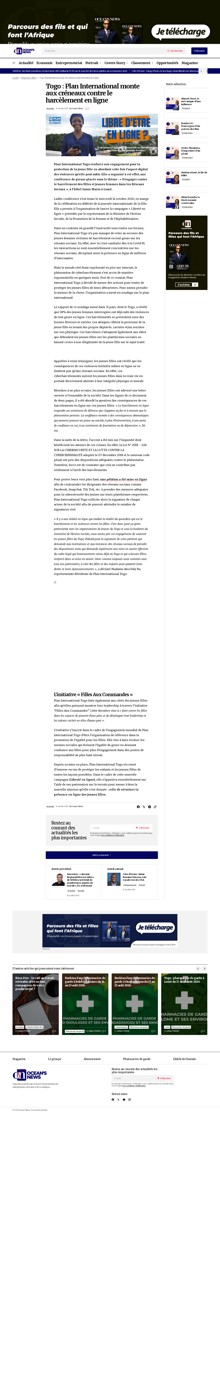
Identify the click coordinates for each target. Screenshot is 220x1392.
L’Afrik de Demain (184, 1059)
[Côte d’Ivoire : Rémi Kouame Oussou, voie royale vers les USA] (130, 882)
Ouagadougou (121, 1027)
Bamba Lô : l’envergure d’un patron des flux (190, 126)
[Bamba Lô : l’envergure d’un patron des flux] (172, 128)
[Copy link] (155, 806)
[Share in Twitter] (144, 806)
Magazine (19, 1059)
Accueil (15, 78)
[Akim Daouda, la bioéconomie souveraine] (172, 202)
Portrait (142, 885)
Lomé (167, 1027)
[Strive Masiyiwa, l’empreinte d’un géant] (172, 153)
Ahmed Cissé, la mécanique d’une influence (191, 101)
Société (81, 891)
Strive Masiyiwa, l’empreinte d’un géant (190, 150)
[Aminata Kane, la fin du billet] (172, 177)
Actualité (50, 109)
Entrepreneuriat (130, 885)
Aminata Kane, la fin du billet (194, 174)
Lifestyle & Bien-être (34, 1027)
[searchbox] (104, 51)
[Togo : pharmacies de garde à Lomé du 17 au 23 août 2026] (184, 1004)
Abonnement (92, 1059)
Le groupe (54, 1059)
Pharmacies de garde (75, 1031)
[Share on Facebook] (138, 806)
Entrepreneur (187, 133)
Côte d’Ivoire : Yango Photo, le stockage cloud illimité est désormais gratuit (169, 70)
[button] (14, 63)
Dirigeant (186, 108)
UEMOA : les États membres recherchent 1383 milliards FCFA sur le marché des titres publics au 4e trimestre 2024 (70, 70)
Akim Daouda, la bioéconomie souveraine (190, 200)
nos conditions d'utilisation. (113, 835)
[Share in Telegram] (149, 806)
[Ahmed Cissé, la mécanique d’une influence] (172, 103)
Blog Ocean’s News (29, 78)
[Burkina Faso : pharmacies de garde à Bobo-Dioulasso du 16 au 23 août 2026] (85, 1004)
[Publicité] (110, 22)
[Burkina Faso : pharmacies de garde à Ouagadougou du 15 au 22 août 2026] (135, 1004)
